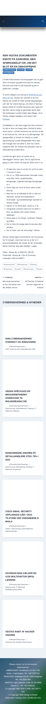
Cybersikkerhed (25, 349)
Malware (16, 411)
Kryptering (8, 269)
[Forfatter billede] (6, 346)
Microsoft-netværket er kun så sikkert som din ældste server (12, 283)
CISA (7, 349)
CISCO (7, 529)
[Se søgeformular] (43, 21)
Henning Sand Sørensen (19, 406)
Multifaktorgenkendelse (13, 589)
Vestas (39, 269)
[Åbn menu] (3, 21)
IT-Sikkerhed (20, 587)
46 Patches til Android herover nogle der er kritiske (34, 283)
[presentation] (23, 320)
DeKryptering (22, 264)
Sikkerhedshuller (11, 531)
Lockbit (29, 69)
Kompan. (6, 119)
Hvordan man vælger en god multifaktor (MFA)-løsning (20, 576)
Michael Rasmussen (18, 346)
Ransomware (8, 73)
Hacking (20, 69)
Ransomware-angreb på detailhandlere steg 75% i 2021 (21, 456)
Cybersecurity (9, 69)
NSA (33, 349)
